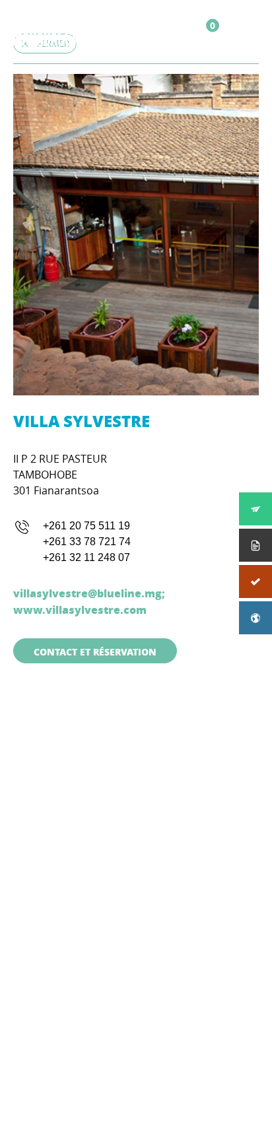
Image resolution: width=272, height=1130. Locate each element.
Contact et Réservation (95, 651)
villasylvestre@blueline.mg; (89, 593)
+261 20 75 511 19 (86, 525)
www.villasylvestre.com (80, 609)
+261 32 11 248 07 (86, 557)
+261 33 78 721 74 (87, 541)
